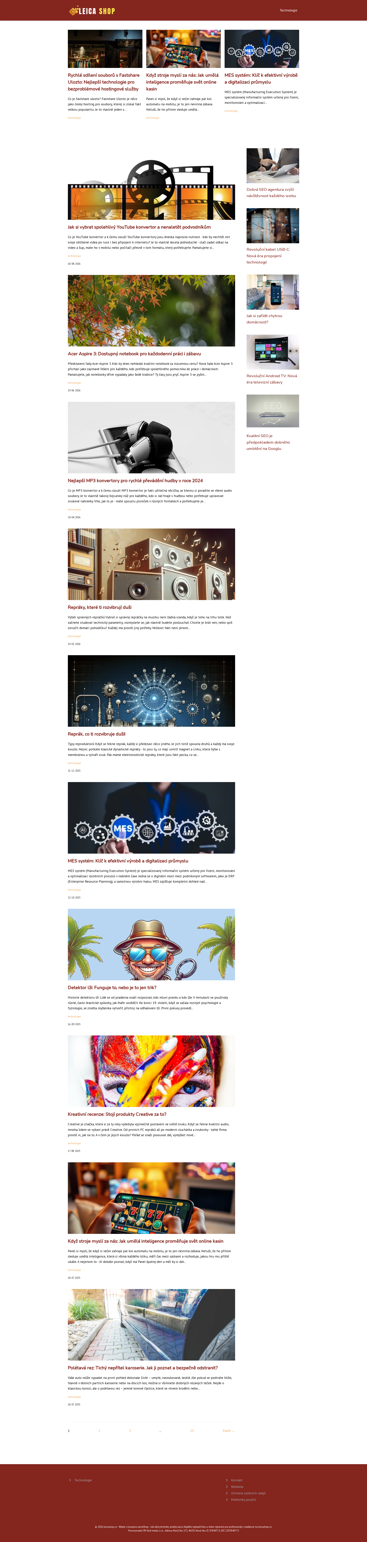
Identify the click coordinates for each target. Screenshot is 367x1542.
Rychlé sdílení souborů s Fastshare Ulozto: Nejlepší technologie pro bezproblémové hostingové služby (104, 82)
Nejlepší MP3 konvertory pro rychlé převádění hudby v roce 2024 (135, 481)
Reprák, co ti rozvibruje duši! (96, 734)
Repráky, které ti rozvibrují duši (100, 607)
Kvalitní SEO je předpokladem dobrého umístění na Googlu (268, 442)
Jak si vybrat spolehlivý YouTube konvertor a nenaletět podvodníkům (139, 227)
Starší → (229, 1430)
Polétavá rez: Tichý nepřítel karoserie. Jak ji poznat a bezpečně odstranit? (143, 1368)
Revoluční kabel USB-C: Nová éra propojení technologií (268, 256)
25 (192, 1430)
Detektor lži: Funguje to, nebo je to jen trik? (112, 987)
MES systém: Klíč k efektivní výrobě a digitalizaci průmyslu (128, 861)
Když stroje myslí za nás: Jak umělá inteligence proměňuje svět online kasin (182, 82)
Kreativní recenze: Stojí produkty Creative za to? (117, 1114)
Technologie (288, 10)
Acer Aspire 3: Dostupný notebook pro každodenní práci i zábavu (134, 354)
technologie (74, 117)
